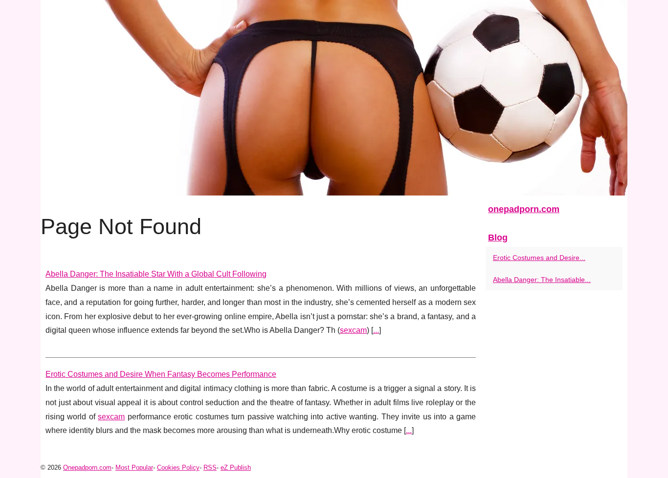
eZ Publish (236, 467)
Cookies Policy (178, 467)
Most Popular (134, 467)
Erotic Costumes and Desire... (539, 257)
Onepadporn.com (87, 467)
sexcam (353, 330)
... (376, 330)
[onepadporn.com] (334, 98)
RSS (210, 467)
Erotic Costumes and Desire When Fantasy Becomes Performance (160, 374)
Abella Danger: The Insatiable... (542, 279)
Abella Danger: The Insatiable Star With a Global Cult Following (156, 274)
